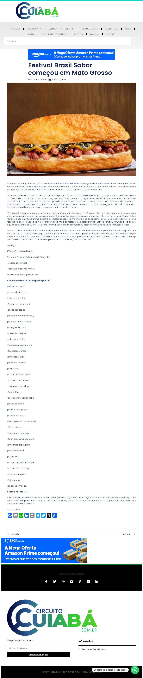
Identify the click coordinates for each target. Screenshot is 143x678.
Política (78, 34)
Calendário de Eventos (54, 34)
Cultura (15, 29)
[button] (135, 670)
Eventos (53, 29)
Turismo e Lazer (89, 29)
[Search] (135, 41)
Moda (128, 29)
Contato (110, 34)
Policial (94, 34)
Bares (31, 34)
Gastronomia (34, 29)
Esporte (69, 29)
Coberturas (111, 29)
